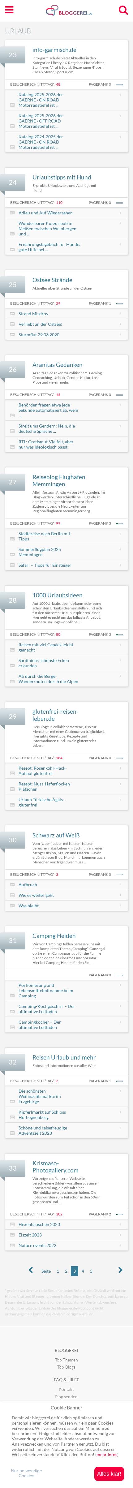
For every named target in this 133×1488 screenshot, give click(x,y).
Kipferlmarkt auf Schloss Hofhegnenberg (42, 1114)
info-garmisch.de (54, 49)
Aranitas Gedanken (57, 364)
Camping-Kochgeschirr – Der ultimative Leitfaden (47, 1009)
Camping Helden (54, 935)
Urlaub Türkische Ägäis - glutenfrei (42, 802)
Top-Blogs (66, 1367)
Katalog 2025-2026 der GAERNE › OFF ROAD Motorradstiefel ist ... (41, 121)
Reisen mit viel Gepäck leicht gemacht (46, 647)
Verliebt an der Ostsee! (40, 324)
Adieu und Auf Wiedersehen (46, 212)
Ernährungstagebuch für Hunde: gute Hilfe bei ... (49, 247)
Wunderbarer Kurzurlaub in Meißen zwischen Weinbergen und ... (47, 228)
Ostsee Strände (52, 279)
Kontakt (66, 1389)
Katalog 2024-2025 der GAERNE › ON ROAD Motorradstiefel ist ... (41, 142)
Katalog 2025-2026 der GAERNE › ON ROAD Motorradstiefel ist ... (41, 100)
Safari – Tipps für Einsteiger (45, 565)
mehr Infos (107, 1454)
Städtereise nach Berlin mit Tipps (44, 536)
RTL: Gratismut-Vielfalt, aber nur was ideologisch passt (46, 444)
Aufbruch (28, 884)
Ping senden (66, 1396)
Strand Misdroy (33, 313)
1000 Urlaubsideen (57, 595)
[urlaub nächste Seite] (121, 1270)
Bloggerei (66, 1350)
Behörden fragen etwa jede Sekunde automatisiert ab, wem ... (48, 410)
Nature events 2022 (37, 1245)
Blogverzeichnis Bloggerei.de (79, 12)
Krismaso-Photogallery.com (55, 1166)
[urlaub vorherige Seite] (31, 1270)
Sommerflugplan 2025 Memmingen (40, 552)
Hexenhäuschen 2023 (39, 1224)
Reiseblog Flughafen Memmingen (58, 480)
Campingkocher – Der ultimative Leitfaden (40, 1024)
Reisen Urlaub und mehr (64, 1057)
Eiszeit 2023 (30, 1234)
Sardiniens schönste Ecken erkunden (44, 663)
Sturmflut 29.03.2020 (39, 334)
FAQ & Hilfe (66, 1379)
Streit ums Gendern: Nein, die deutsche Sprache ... (47, 428)
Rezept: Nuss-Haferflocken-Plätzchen (45, 786)
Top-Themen (66, 1359)
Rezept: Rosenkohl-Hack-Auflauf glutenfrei (43, 770)
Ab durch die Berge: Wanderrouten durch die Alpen (48, 678)
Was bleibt (29, 905)
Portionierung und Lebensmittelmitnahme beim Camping (46, 990)
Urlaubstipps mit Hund (61, 177)
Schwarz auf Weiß (56, 835)
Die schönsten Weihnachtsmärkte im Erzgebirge (40, 1096)
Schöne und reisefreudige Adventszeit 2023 (43, 1130)
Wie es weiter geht (36, 895)
